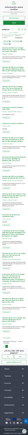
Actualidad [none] (8, 397)
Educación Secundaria (7, 54)
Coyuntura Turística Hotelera (13, 123)
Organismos (9, 413)
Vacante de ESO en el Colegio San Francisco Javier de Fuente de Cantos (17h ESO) (13, 49)
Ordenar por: (18, 35)
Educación (4, 92)
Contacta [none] (7, 390)
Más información (14, 18)
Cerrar (14, 23)
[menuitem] (6, 433)
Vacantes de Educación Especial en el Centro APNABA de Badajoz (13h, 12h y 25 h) (14, 158)
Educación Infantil (6, 259)
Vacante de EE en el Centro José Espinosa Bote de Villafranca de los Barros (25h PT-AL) (14, 195)
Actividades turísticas (16, 111)
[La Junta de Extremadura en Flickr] (21, 422)
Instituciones (9, 405)
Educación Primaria (12, 92)
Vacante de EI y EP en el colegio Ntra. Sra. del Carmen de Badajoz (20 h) (14, 255)
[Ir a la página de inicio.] (5, 29)
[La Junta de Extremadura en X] (10, 422)
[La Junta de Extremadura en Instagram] (14, 422)
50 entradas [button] (7, 338)
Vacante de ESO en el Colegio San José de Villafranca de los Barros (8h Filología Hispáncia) (13, 69)
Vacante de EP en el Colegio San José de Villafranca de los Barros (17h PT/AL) (14, 319)
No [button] (20, 356)
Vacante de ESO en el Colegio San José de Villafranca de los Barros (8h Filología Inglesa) (13, 139)
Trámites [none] (7, 376)
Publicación (6, 61)
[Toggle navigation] (11, 29)
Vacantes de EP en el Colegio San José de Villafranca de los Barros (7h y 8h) (13, 300)
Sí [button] (7, 356)
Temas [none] (6, 369)
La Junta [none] (7, 383)
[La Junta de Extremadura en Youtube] (17, 422)
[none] (3, 346)
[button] (19, 29)
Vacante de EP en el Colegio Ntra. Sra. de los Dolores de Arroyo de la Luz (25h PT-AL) (12, 88)
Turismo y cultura (6, 111)
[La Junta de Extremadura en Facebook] (7, 422)
